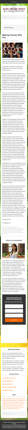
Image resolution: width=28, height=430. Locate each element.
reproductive (20, 405)
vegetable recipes (10, 408)
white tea (21, 232)
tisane (17, 232)
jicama (8, 403)
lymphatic (10, 403)
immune (22, 401)
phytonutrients (17, 231)
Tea (17, 227)
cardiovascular (4, 400)
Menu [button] (15, 2)
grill (4, 401)
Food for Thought (12, 227)
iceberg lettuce (18, 401)
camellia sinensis (6, 229)
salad (7, 406)
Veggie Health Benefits (7, 384)
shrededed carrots (13, 406)
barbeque (10, 398)
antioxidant (11, 228)
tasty (19, 406)
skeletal (17, 406)
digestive (12, 400)
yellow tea (4, 233)
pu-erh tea (11, 232)
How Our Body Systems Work (9, 378)
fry (17, 400)
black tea (16, 228)
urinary (6, 408)
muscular (14, 403)
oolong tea (10, 231)
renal (17, 405)
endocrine (15, 400)
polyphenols (5, 232)
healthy (6, 401)
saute (9, 406)
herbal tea (4, 231)
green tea (13, 229)
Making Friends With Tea (12, 36)
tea (15, 232)
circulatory (8, 400)
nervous (17, 403)
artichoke (7, 398)
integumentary (4, 403)
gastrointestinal (20, 400)
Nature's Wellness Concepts (14, 9)
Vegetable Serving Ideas (7, 390)
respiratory (4, 406)
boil (16, 398)
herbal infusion (19, 229)
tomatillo (3, 408)
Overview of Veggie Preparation (9, 387)
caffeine (21, 228)
